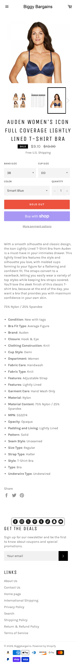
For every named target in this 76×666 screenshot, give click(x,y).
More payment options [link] (37, 226)
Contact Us (12, 587)
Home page (12, 594)
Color (8, 181)
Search (9, 613)
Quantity (57, 181)
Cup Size (43, 163)
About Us (10, 581)
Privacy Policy (14, 607)
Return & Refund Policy (21, 626)
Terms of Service (16, 633)
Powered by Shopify (44, 645)
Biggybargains (22, 645)
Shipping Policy (16, 620)
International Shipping (21, 600)
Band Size (10, 163)
